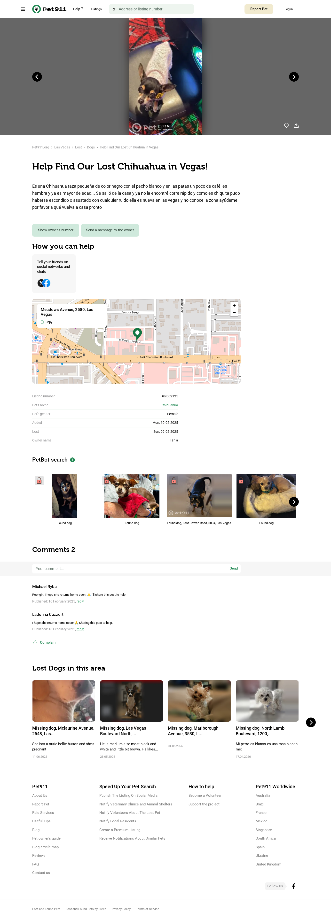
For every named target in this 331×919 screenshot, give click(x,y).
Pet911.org (40, 147)
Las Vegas (62, 147)
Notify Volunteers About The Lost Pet (129, 813)
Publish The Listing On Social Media (128, 795)
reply (80, 601)
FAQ (35, 864)
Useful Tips (41, 821)
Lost (78, 147)
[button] (137, 334)
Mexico (262, 821)
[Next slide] (294, 77)
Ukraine (262, 855)
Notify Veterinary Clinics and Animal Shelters (135, 804)
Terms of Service (147, 909)
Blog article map (45, 847)
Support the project (204, 804)
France (261, 813)
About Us (39, 795)
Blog (35, 830)
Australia (263, 795)
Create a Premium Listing (119, 830)
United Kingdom (268, 864)
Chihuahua (170, 405)
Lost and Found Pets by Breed (86, 909)
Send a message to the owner (110, 230)
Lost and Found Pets (46, 909)
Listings (96, 9)
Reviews (39, 855)
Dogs (91, 147)
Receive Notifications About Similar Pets (132, 838)
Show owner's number (55, 230)
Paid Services (43, 813)
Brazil (260, 804)
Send (234, 568)
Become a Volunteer (205, 795)
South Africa (266, 838)
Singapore (264, 830)
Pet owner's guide (46, 838)
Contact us (41, 873)
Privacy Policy (121, 909)
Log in (288, 9)
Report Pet (259, 9)
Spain (260, 847)
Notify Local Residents (117, 821)
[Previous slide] (37, 77)
